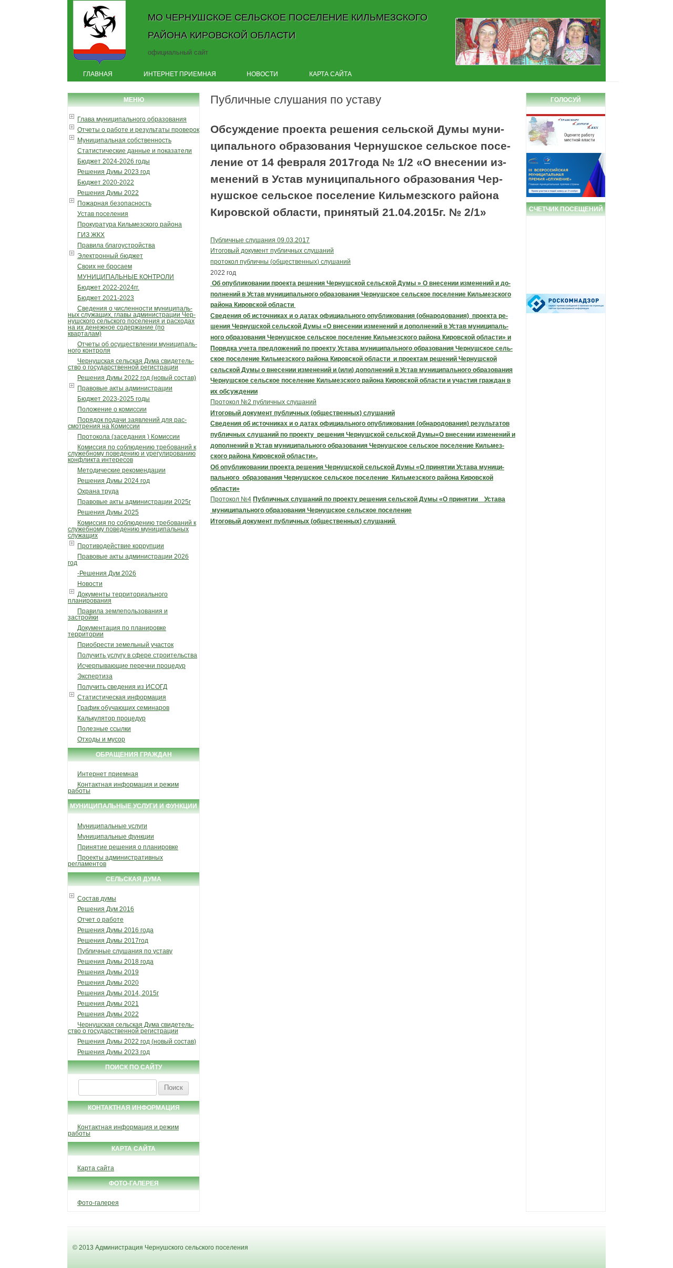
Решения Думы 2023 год (113, 172)
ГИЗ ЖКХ (91, 235)
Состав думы (96, 898)
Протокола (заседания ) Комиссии (128, 436)
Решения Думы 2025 (108, 512)
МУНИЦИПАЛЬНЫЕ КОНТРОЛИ (125, 277)
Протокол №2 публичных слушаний (263, 402)
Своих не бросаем (104, 266)
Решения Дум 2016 (105, 909)
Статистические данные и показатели (134, 150)
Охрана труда (98, 491)
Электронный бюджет (110, 256)
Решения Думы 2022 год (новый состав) (136, 378)
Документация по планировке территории (117, 631)
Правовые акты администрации (124, 388)
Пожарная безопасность (114, 203)
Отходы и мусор (101, 739)
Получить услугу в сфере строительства (137, 655)
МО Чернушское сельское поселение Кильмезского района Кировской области (287, 26)
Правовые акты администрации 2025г (134, 502)
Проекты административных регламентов (115, 861)
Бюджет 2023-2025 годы (113, 399)
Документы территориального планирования (118, 597)
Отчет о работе (100, 919)
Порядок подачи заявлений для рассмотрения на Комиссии (127, 423)
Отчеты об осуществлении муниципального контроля (132, 347)
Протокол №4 (230, 499)
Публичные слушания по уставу (124, 951)
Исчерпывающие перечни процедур (131, 665)
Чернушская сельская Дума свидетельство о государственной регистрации (131, 364)
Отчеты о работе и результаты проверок (138, 129)
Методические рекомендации (121, 470)
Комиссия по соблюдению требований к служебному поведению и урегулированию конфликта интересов (132, 453)
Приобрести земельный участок (125, 644)
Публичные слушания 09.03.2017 (260, 240)
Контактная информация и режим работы (123, 788)
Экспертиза (95, 676)
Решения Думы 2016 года (115, 930)
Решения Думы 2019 (108, 972)
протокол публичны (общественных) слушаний (280, 261)
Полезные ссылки (104, 729)
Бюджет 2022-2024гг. (108, 287)
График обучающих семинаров (123, 708)
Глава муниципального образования (132, 119)
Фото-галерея (98, 1203)
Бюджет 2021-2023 (105, 298)
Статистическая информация (121, 697)
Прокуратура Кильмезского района (129, 224)
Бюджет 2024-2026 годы (113, 161)
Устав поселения (102, 214)
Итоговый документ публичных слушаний (272, 250)
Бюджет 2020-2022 (105, 182)
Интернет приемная (180, 74)
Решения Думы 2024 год (113, 480)
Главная (98, 74)
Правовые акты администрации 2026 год (128, 559)
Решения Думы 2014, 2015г (118, 993)
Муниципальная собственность (124, 140)
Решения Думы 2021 (108, 1003)
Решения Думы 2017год (112, 940)
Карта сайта (330, 74)
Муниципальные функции (115, 836)
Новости (262, 74)
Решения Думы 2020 (108, 982)
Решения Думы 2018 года (115, 961)
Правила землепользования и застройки (118, 614)
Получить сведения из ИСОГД (122, 686)
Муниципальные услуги (112, 826)
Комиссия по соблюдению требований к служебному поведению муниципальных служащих (132, 529)
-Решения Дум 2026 (106, 573)
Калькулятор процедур (111, 718)
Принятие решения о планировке (127, 847)
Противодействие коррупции (120, 546)
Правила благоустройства (116, 245)
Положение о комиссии (112, 409)
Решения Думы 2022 (108, 193)
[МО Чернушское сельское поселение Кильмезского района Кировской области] (100, 64)
